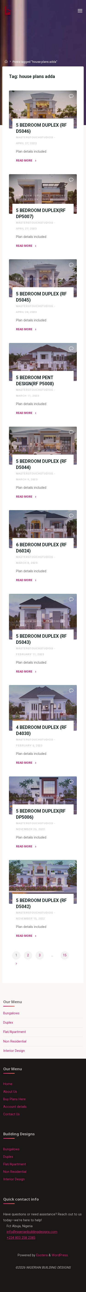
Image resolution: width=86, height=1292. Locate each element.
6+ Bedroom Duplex (53, 530)
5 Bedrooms (57, 110)
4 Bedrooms (57, 712)
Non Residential (14, 1041)
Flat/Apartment (14, 1032)
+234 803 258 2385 (21, 1238)
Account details (15, 1107)
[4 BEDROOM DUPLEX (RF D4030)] (43, 708)
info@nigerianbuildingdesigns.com (32, 1232)
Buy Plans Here (14, 1099)
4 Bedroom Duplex (30, 712)
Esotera (41, 1255)
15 (65, 955)
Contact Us (11, 1114)
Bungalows (11, 1013)
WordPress (60, 1255)
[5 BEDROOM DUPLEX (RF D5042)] (43, 882)
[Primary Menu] (80, 10)
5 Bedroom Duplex (30, 110)
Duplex (21, 114)
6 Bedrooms (25, 530)
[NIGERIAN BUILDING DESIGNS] (7, 11)
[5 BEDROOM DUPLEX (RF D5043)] (43, 617)
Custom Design (27, 199)
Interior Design (14, 1051)
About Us (10, 1092)
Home (7, 1084)
